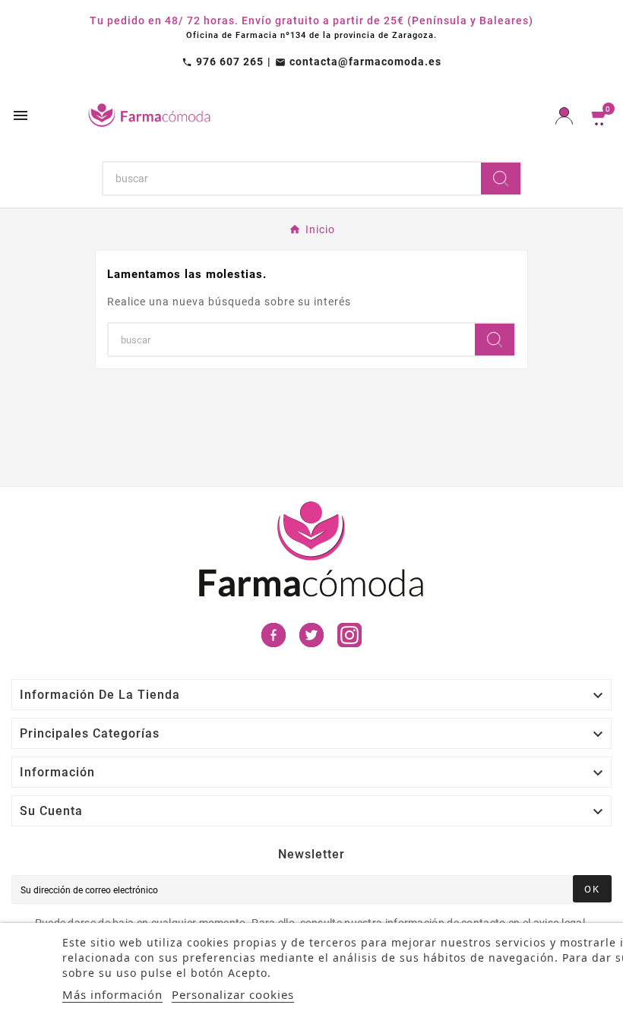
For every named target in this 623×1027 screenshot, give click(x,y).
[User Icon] (564, 116)
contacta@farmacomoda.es (358, 61)
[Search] (500, 178)
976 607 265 (223, 61)
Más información (112, 994)
